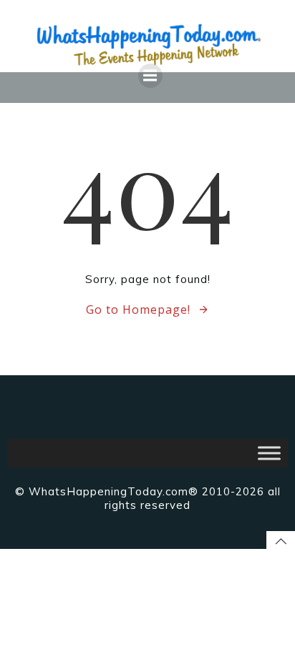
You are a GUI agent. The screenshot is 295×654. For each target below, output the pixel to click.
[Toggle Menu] (269, 453)
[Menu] (150, 76)
